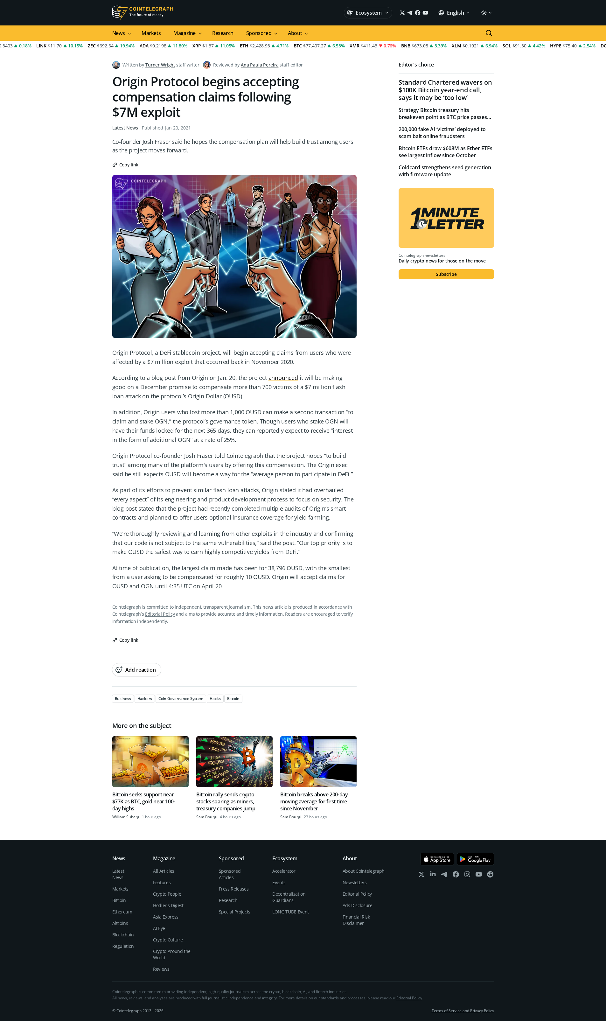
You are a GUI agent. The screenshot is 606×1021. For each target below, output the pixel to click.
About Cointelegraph (364, 871)
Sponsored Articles (230, 874)
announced (283, 377)
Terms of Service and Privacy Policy (463, 1010)
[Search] (489, 33)
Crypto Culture (168, 940)
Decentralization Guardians (288, 897)
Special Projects (234, 912)
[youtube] (479, 876)
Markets (151, 33)
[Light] (486, 12)
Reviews (161, 969)
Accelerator (283, 871)
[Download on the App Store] (437, 859)
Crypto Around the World (172, 954)
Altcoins (120, 923)
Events (279, 882)
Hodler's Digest (168, 905)
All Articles (163, 871)
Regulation (123, 946)
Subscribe (446, 274)
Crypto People (167, 894)
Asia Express (165, 917)
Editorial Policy (160, 614)
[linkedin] (433, 876)
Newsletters (355, 882)
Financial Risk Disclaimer (356, 920)
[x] (421, 876)
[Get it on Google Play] (475, 859)
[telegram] (444, 876)
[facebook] (456, 876)
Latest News (125, 128)
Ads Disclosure (358, 905)
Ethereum (122, 912)
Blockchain (123, 935)
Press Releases (234, 889)
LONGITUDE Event (290, 912)
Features (162, 882)
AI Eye (159, 928)
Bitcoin (119, 900)
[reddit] (490, 876)
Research (222, 33)
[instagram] (467, 876)
